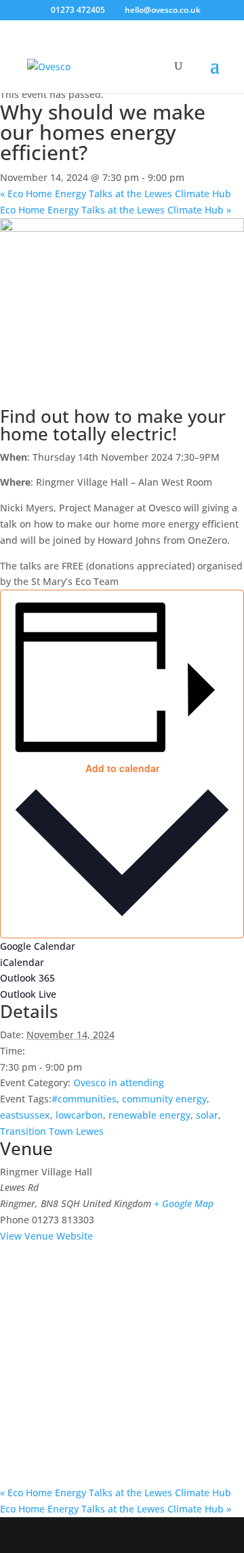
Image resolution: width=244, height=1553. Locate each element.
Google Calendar (37, 946)
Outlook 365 (27, 977)
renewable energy (149, 1115)
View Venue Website (46, 1235)
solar (207, 1115)
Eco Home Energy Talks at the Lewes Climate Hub (115, 193)
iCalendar (22, 962)
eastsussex (25, 1115)
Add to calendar (122, 768)
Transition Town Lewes (52, 1131)
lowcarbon (79, 1115)
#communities (84, 1098)
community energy (164, 1098)
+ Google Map (184, 1203)
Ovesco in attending (118, 1082)
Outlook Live (28, 994)
